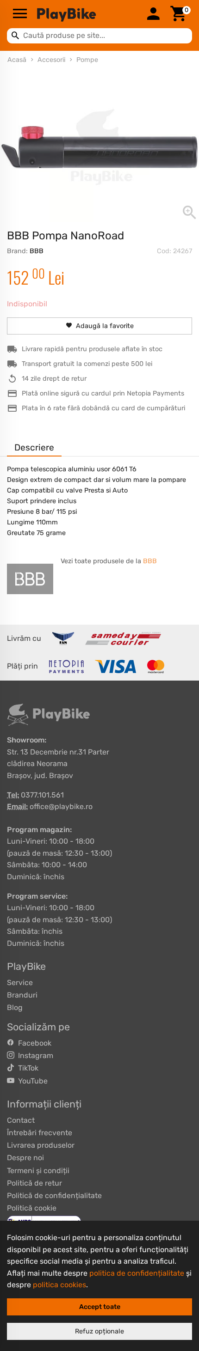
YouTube (31, 1081)
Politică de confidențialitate (54, 1195)
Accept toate (99, 1307)
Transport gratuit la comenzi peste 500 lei (87, 364)
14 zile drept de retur (54, 379)
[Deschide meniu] (20, 14)
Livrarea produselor (41, 1145)
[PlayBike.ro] (86, 14)
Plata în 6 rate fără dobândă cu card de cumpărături (103, 408)
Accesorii (51, 60)
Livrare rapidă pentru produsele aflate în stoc (92, 349)
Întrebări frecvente (39, 1132)
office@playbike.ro (61, 806)
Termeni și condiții (38, 1170)
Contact (21, 1120)
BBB (37, 251)
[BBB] (30, 579)
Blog (15, 1007)
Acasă (16, 60)
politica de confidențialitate (136, 1273)
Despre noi (25, 1157)
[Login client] (153, 14)
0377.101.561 (42, 795)
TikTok (26, 1068)
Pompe (87, 60)
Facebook (32, 1043)
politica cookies (59, 1284)
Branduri (22, 995)
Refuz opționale (99, 1331)
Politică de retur (34, 1183)
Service (20, 982)
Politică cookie (31, 1208)
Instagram (33, 1055)
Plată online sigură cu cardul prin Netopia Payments (103, 393)
